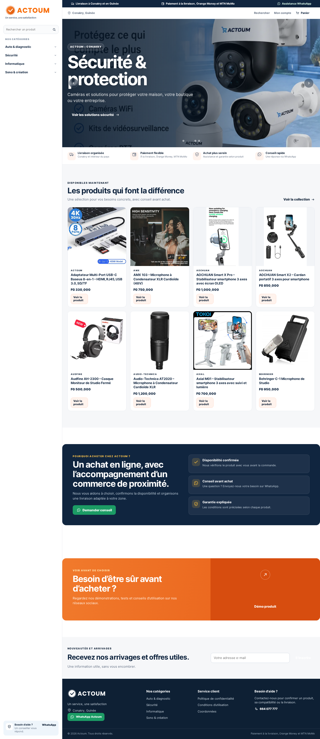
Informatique (14, 63)
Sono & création (16, 72)
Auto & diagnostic (18, 46)
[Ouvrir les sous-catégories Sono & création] (55, 72)
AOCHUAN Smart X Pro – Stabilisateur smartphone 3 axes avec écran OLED (221, 279)
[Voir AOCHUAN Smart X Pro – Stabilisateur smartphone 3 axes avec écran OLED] (222, 236)
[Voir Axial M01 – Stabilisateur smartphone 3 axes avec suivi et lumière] (222, 340)
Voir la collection (296, 199)
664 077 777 (269, 709)
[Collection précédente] (73, 83)
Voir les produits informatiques (97, 106)
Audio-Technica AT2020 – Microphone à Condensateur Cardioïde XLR (155, 383)
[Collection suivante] (308, 83)
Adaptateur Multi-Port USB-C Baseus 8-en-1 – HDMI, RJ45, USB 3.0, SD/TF (96, 279)
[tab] (183, 141)
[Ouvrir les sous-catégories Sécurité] (55, 55)
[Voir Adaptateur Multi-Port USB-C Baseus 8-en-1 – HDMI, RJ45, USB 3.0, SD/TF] (97, 236)
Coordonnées (207, 711)
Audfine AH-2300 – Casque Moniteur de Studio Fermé (92, 381)
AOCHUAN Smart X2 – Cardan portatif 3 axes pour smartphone (284, 277)
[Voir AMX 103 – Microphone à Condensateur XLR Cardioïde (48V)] (159, 236)
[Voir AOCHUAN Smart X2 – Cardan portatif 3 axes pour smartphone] (285, 236)
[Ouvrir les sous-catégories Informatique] (55, 64)
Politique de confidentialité (216, 698)
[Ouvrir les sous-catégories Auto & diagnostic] (55, 47)
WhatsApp (49, 724)
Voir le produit (78, 299)
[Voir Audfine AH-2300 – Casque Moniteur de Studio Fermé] (97, 340)
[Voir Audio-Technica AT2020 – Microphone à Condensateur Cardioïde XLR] (159, 340)
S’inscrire (303, 658)
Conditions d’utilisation (213, 705)
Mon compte (282, 13)
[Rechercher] (54, 29)
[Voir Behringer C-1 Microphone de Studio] (285, 340)
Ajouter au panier (109, 298)
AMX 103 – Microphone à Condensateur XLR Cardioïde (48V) (156, 279)
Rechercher (262, 13)
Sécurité (11, 55)
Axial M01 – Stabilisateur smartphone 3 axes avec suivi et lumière (221, 383)
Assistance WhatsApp (296, 3)
